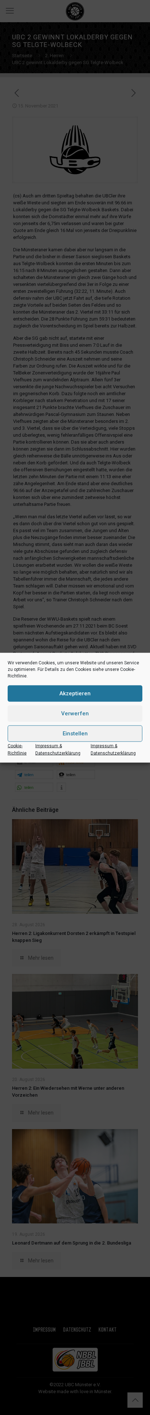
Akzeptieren (75, 693)
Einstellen (75, 733)
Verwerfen (75, 713)
